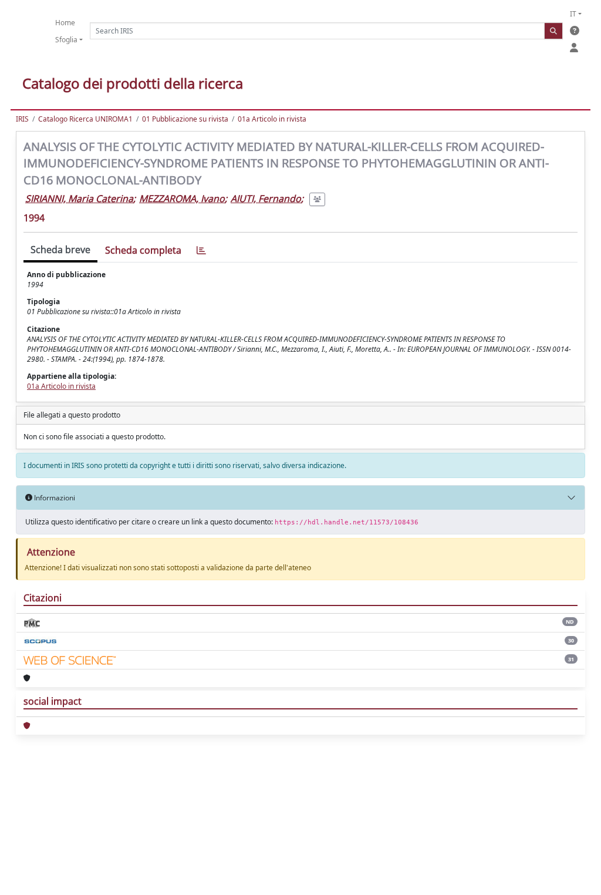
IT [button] (573, 14)
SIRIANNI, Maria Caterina (79, 198)
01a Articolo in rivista (272, 119)
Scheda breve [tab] (60, 249)
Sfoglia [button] (66, 40)
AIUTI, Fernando (266, 198)
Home (65, 23)
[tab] (201, 250)
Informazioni (53, 498)
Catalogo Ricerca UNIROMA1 (85, 119)
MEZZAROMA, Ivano (182, 198)
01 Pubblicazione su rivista (185, 119)
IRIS (22, 119)
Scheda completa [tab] (143, 250)
